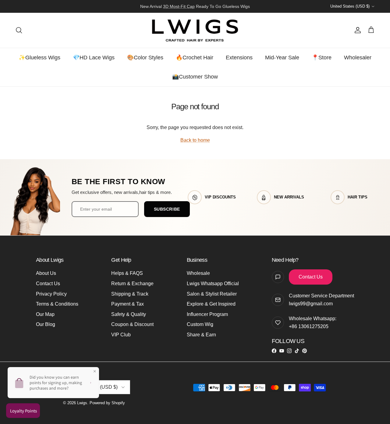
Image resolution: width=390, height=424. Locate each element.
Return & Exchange (132, 283)
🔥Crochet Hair (194, 57)
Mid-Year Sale (282, 57)
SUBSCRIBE (167, 209)
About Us (46, 273)
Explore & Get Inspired (211, 304)
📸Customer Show (195, 77)
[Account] (356, 30)
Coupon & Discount (132, 324)
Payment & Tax (127, 304)
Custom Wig (200, 324)
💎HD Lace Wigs (94, 57)
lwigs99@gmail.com (311, 303)
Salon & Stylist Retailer (212, 293)
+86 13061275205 (308, 326)
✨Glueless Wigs (39, 57)
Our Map (45, 314)
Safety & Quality (128, 314)
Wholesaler (357, 57)
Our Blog (45, 324)
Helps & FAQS (127, 273)
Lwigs (82, 403)
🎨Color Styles (145, 57)
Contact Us (48, 283)
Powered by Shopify (107, 403)
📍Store (322, 57)
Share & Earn (201, 334)
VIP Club (121, 334)
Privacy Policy (51, 293)
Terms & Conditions (57, 304)
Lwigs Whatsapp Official (213, 283)
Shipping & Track (129, 293)
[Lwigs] (195, 30)
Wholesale (198, 273)
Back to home (195, 140)
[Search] (19, 30)
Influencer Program (207, 314)
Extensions (239, 57)
